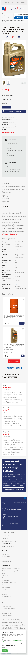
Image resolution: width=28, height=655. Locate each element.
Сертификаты (6, 587)
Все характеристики (8, 132)
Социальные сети (7, 615)
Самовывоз (5, 578)
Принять (5, 650)
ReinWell (23, 2)
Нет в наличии (16, 107)
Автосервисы (6, 580)
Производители (6, 606)
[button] (22, 83)
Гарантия (4, 589)
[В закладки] (7, 37)
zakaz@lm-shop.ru (7, 536)
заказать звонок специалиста (14, 489)
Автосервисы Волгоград (9, 582)
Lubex (17, 2)
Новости (4, 611)
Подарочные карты (7, 592)
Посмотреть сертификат (9, 234)
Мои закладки (6, 559)
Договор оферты (6, 596)
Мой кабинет (5, 554)
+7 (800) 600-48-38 (11, 9)
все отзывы (5, 380)
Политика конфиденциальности (11, 598)
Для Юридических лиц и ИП (10, 571)
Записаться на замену (15, 111)
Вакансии (4, 594)
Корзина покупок (6, 561)
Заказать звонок (15, 9)
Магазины (5, 575)
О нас (3, 573)
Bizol (13, 2)
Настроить (5, 647)
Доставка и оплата (7, 585)
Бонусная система (7, 613)
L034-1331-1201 (12, 102)
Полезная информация (8, 608)
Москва (19, 17)
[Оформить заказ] (17, 9)
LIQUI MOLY (7, 2)
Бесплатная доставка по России (11, 568)
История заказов (7, 556)
